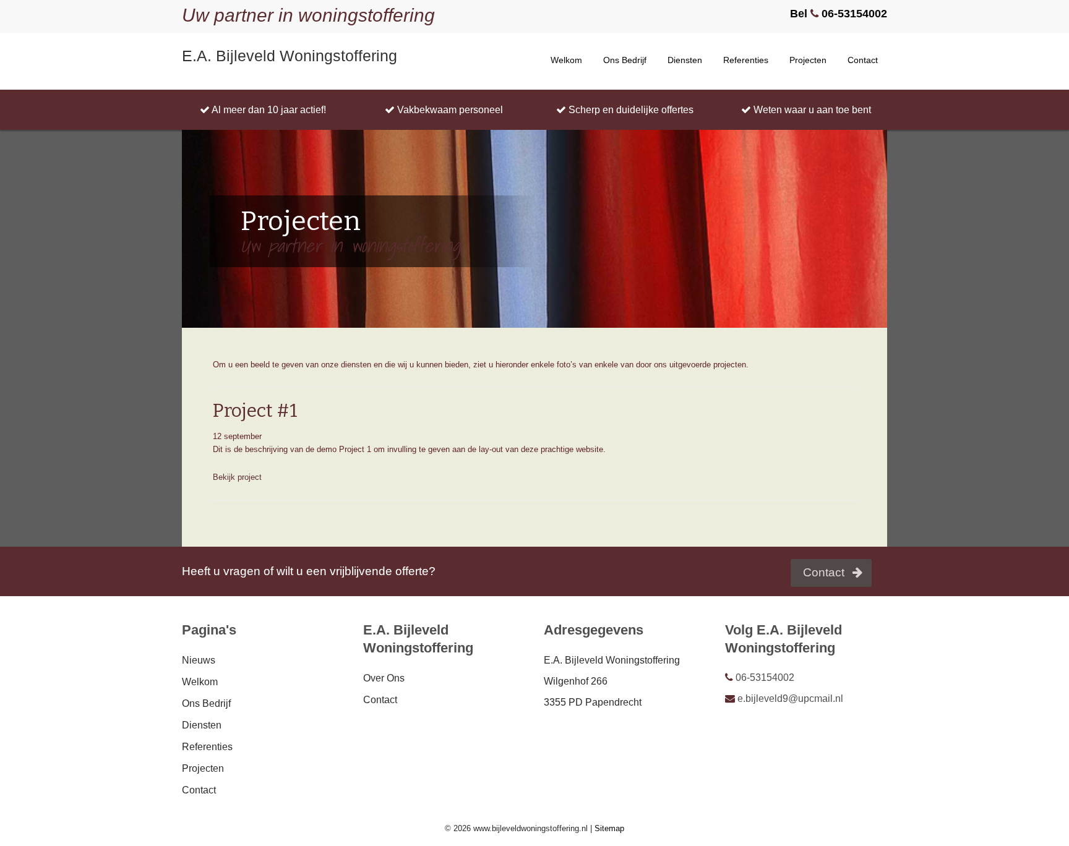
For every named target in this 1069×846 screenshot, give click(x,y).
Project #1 (255, 411)
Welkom (566, 60)
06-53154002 (763, 677)
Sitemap (609, 828)
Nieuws (198, 660)
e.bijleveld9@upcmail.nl (789, 698)
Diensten (685, 60)
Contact (863, 60)
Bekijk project (237, 477)
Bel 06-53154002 (838, 13)
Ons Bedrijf (624, 60)
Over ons (384, 678)
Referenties (745, 60)
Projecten (807, 60)
